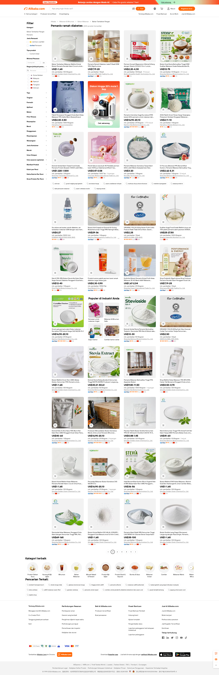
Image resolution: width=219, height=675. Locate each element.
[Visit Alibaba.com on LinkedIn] (167, 637)
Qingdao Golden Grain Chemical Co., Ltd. (66, 74)
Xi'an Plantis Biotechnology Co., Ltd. (64, 288)
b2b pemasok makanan (62, 188)
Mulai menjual (166, 615)
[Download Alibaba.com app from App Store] (166, 654)
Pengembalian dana (135, 624)
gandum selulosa (72, 590)
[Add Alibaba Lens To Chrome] (64, 654)
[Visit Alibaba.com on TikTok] (186, 637)
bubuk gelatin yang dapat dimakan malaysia (165, 585)
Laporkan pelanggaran (136, 634)
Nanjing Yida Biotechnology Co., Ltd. (136, 125)
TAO (127, 665)
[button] (133, 8)
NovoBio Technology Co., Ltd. (134, 175)
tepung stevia (100, 188)
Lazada (109, 665)
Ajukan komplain (134, 619)
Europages (142, 665)
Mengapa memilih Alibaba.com (39, 611)
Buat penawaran (101, 615)
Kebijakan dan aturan (69, 632)
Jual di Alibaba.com (168, 611)
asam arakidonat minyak (113, 183)
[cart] (162, 9)
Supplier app (113, 654)
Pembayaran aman (68, 611)
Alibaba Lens (42, 654)
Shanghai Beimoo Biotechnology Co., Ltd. (174, 74)
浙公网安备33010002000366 (146, 671)
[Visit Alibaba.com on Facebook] (163, 637)
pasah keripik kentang (157, 590)
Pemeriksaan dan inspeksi (71, 628)
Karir (30, 624)
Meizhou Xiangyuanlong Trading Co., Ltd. (102, 237)
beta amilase (33, 590)
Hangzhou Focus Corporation (62, 125)
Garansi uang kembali (69, 615)
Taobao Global (119, 665)
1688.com (86, 665)
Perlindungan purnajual (70, 624)
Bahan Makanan (83, 21)
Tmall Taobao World (98, 665)
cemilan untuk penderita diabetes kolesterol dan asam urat (124, 590)
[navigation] (36, 287)
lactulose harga (94, 183)
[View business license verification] (130, 671)
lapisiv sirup (33, 595)
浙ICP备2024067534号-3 (168, 671)
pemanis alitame (115, 585)
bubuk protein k (178, 183)
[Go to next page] (135, 552)
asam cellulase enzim (83, 188)
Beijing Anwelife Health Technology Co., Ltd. (139, 74)
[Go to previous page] (108, 552)
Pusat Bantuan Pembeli (136, 611)
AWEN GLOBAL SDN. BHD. (133, 237)
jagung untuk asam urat (178, 590)
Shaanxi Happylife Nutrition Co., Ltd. (172, 237)
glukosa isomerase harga (77, 585)
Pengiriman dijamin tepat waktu (73, 619)
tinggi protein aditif (97, 585)
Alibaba (53, 21)
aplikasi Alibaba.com (149, 654)
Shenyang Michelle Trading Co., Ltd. (100, 74)
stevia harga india (56, 585)
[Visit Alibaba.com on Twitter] (172, 637)
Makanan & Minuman (66, 21)
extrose (57, 183)
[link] (216, 653)
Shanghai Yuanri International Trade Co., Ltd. (139, 288)
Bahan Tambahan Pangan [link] (101, 21)
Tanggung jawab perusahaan (39, 619)
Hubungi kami (133, 615)
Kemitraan (165, 628)
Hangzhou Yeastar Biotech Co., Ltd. (172, 125)
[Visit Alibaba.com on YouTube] (181, 637)
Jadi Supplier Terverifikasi (171, 624)
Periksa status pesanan (170, 619)
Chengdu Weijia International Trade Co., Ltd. (103, 175)
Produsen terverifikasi (103, 611)
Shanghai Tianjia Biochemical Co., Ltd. (65, 175)
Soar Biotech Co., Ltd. (95, 288)
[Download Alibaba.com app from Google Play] (182, 654)
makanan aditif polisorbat (136, 585)
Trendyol (134, 665)
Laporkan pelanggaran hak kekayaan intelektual (141, 629)
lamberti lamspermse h (36, 585)
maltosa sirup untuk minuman (137, 183)
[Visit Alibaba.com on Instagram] (176, 637)
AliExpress (77, 665)
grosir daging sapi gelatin (74, 183)
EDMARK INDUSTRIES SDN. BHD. (63, 237)
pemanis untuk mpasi (91, 590)
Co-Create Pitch (34, 615)
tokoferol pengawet (160, 183)
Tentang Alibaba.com (36, 606)
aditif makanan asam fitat (52, 590)
